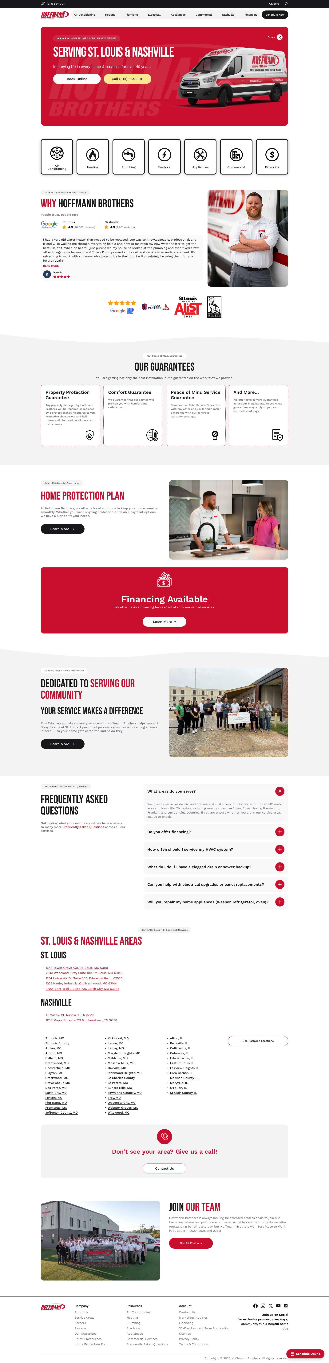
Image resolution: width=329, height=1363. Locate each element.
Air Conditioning (84, 14)
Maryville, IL (179, 1083)
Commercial (204, 14)
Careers (80, 1323)
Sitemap (185, 1333)
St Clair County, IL (183, 1093)
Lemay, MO (116, 1048)
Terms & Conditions (193, 1344)
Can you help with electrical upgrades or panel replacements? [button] (205, 884)
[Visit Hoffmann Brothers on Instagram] (263, 1306)
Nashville (228, 14)
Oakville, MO (117, 1068)
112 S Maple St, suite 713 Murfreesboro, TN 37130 (81, 1020)
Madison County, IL (184, 1078)
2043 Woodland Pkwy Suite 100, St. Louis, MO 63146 (84, 973)
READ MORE (51, 265)
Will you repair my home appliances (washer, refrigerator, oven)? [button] (208, 902)
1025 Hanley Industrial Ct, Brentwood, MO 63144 (81, 983)
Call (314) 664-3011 (127, 79)
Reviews (80, 1328)
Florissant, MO (56, 1102)
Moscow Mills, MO (121, 1063)
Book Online (77, 79)
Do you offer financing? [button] (169, 832)
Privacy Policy (189, 1339)
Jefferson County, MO (61, 1112)
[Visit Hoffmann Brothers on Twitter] (270, 1306)
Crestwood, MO (56, 1078)
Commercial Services (142, 1339)
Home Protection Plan (90, 1344)
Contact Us (164, 1168)
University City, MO (122, 1102)
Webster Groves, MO (123, 1107)
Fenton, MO (53, 1098)
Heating (110, 14)
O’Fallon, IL (178, 1088)
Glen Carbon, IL (181, 1073)
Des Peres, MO (56, 1088)
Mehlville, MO (118, 1058)
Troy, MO (114, 1098)
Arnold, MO (53, 1053)
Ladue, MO (116, 1043)
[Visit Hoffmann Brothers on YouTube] (278, 1306)
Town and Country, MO (125, 1093)
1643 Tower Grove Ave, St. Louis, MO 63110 (77, 968)
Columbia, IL (179, 1053)
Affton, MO (53, 1048)
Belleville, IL (179, 1043)
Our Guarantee (85, 1333)
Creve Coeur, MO (57, 1083)
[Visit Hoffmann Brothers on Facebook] (255, 1306)
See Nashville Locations (258, 1041)
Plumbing (131, 14)
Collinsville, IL (180, 1048)
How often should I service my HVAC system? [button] (190, 849)
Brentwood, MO (57, 1063)
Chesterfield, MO (57, 1068)
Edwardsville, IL (182, 1058)
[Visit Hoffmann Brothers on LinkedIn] (286, 1306)
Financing (251, 14)
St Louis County (57, 1043)
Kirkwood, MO (118, 1038)
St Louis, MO (54, 1038)
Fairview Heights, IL (184, 1068)
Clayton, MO (54, 1073)
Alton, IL (176, 1038)
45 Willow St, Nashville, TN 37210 (70, 1015)
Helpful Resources (87, 1339)
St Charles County (121, 1078)
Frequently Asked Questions (83, 827)
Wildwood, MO (118, 1112)
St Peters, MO (118, 1083)
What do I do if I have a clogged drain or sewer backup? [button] (199, 867)
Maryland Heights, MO (124, 1053)
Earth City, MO (56, 1093)
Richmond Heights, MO (125, 1073)
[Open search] (286, 4)
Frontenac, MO (56, 1107)
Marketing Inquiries (193, 1317)
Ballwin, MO (54, 1058)
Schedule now (275, 14)
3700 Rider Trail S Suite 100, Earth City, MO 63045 (82, 989)
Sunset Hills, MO (120, 1088)
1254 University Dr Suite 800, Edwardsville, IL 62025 (84, 978)
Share (271, 37)
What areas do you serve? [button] (171, 791)
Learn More (59, 529)
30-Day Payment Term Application (204, 1328)
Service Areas (84, 1317)
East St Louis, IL (182, 1063)
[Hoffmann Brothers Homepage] (55, 14)
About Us (81, 1312)
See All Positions (191, 1242)
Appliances (178, 14)
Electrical (154, 14)
